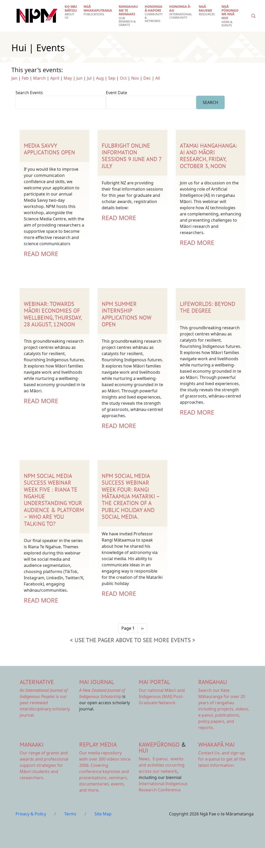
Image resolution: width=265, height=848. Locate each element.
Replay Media (98, 744)
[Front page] (37, 16)
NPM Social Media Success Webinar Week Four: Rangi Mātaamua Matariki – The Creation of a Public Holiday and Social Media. (130, 496)
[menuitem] (71, 12)
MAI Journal (96, 682)
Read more (41, 254)
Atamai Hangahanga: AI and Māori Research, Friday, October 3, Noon (208, 156)
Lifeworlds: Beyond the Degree (207, 307)
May (68, 78)
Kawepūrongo (159, 744)
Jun (79, 78)
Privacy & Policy (31, 814)
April (54, 78)
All (157, 78)
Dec (147, 78)
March (39, 78)
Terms (70, 814)
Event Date (116, 92)
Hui (143, 750)
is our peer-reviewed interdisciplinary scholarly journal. (45, 702)
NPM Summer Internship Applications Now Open (126, 314)
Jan (14, 78)
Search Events (29, 92)
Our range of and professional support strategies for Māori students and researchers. (44, 765)
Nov (135, 78)
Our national (162, 696)
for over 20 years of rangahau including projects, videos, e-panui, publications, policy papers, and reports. (223, 708)
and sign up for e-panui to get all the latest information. (222, 759)
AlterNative (37, 682)
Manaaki (32, 744)
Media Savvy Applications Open (49, 149)
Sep (111, 78)
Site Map (103, 814)
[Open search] (253, 16)
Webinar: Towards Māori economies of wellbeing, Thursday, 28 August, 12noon (53, 314)
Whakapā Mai (216, 744)
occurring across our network (162, 765)
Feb (25, 78)
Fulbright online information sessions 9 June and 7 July (131, 156)
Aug (100, 78)
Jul (89, 78)
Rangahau (212, 682)
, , (154, 759)
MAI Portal (154, 682)
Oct (123, 78)
